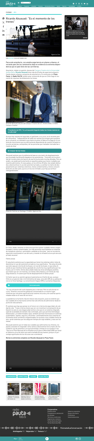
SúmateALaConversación (71, 428)
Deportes (64, 6)
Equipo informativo (73, 413)
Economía (40, 6)
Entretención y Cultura (49, 6)
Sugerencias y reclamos (54, 419)
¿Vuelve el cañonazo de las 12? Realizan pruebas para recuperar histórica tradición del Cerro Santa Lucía (75, 33)
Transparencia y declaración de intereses (55, 414)
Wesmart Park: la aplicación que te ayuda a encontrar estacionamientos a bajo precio (26, 397)
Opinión (58, 6)
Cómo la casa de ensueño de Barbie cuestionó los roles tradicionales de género (40, 397)
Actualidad (34, 6)
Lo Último (79, 6)
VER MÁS (85, 37)
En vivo (20, 438)
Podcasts (20, 6)
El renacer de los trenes (16, 151)
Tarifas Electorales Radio (54, 421)
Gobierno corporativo (74, 411)
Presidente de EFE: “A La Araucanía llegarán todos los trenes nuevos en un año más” (33, 131)
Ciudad (33, 376)
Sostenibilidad (72, 6)
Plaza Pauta (43, 376)
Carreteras (23, 376)
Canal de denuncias (73, 417)
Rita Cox (10, 58)
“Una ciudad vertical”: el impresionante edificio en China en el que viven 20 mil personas (54, 397)
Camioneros (11, 376)
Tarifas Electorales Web (54, 423)
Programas (26, 6)
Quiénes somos (51, 411)
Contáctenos (71, 415)
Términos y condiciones (54, 417)
